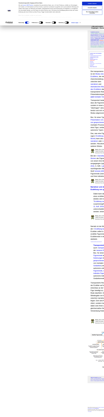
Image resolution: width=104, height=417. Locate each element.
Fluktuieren (92, 62)
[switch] (41, 22)
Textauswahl (92, 64)
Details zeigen (74, 22)
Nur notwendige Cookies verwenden (92, 12)
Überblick (92, 37)
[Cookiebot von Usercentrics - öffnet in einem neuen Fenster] (9, 23)
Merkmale (91, 61)
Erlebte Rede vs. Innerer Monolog (95, 63)
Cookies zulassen (92, 3)
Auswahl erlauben (92, 7)
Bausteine (102, 43)
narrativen (94, 84)
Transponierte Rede (95, 40)
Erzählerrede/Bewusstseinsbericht (95, 55)
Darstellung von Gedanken (95, 53)
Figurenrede (97, 255)
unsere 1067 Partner (28, 5)
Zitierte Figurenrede (93, 66)
